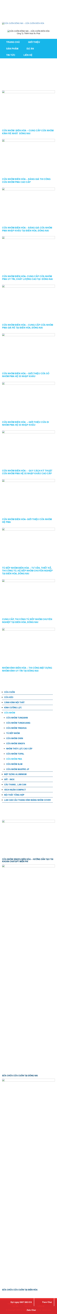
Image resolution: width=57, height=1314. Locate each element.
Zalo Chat (31, 1310)
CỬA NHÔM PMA (14, 758)
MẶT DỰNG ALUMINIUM (15, 774)
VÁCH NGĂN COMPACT (15, 789)
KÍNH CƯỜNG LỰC (13, 707)
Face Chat (47, 1302)
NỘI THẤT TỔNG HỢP (14, 794)
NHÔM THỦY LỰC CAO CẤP (19, 748)
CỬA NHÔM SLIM (14, 764)
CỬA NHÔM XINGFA (15, 743)
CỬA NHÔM (9, 712)
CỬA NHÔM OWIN (14, 738)
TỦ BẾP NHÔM (13, 733)
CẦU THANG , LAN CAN (15, 784)
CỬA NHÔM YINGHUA (16, 728)
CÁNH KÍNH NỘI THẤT (14, 702)
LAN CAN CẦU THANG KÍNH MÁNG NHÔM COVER (27, 800)
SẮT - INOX (9, 779)
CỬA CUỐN (9, 692)
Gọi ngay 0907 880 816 (21, 1302)
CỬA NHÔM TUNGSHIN (17, 717)
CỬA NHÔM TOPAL (15, 753)
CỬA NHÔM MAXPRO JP (17, 769)
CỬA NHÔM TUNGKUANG (18, 722)
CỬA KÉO (8, 697)
